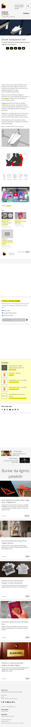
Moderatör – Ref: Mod (14, 373)
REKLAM (27, 678)
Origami (4, 103)
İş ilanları (5, 363)
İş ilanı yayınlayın (5, 721)
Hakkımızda (4, 695)
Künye (2, 697)
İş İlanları (26, 13)
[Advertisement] (15, 341)
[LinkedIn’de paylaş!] (15, 48)
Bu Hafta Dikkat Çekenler (10, 313)
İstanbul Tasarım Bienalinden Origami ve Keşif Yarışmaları (6, 222)
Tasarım (7, 716)
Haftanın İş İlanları (8, 315)
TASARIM (27, 251)
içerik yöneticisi (12, 369)
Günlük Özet (6, 310)
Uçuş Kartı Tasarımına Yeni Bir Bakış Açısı (20, 221)
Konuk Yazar (11, 253)
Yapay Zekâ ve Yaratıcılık (8, 16)
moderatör (11, 375)
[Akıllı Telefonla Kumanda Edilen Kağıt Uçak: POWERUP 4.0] (15, 488)
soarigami (9, 205)
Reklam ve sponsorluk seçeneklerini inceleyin (12, 723)
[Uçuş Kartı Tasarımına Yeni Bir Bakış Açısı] (20, 215)
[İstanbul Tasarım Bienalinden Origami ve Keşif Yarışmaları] (7, 215)
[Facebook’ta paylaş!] (7, 48)
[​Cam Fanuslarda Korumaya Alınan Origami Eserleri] (15, 529)
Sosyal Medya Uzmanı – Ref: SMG (17, 387)
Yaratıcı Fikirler (4, 711)
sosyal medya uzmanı (14, 382)
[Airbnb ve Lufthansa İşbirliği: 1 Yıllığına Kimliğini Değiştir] (7, 233)
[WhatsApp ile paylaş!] (19, 48)
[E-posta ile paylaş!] (23, 48)
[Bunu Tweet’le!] (11, 48)
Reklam (3, 716)
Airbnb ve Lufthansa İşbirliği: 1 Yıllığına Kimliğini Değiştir (7, 241)
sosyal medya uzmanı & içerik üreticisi (17, 398)
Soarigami (6, 98)
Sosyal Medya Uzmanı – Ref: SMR (17, 380)
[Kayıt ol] (27, 319)
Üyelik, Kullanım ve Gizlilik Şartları (9, 698)
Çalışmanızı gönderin (6, 719)
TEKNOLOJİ (27, 515)
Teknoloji (12, 716)
